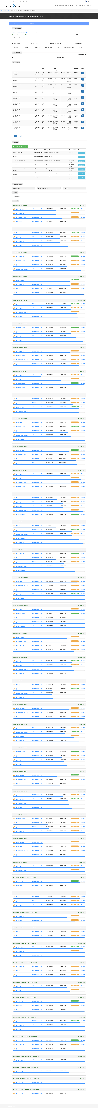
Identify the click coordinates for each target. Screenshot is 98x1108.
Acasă (2, 10)
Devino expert (69, 5)
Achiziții (7, 10)
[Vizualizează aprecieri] (14, 209)
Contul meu (88, 5)
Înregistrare (79, 5)
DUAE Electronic (59, 5)
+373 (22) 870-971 (14, 1)
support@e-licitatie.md (27, 1)
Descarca (81, 153)
